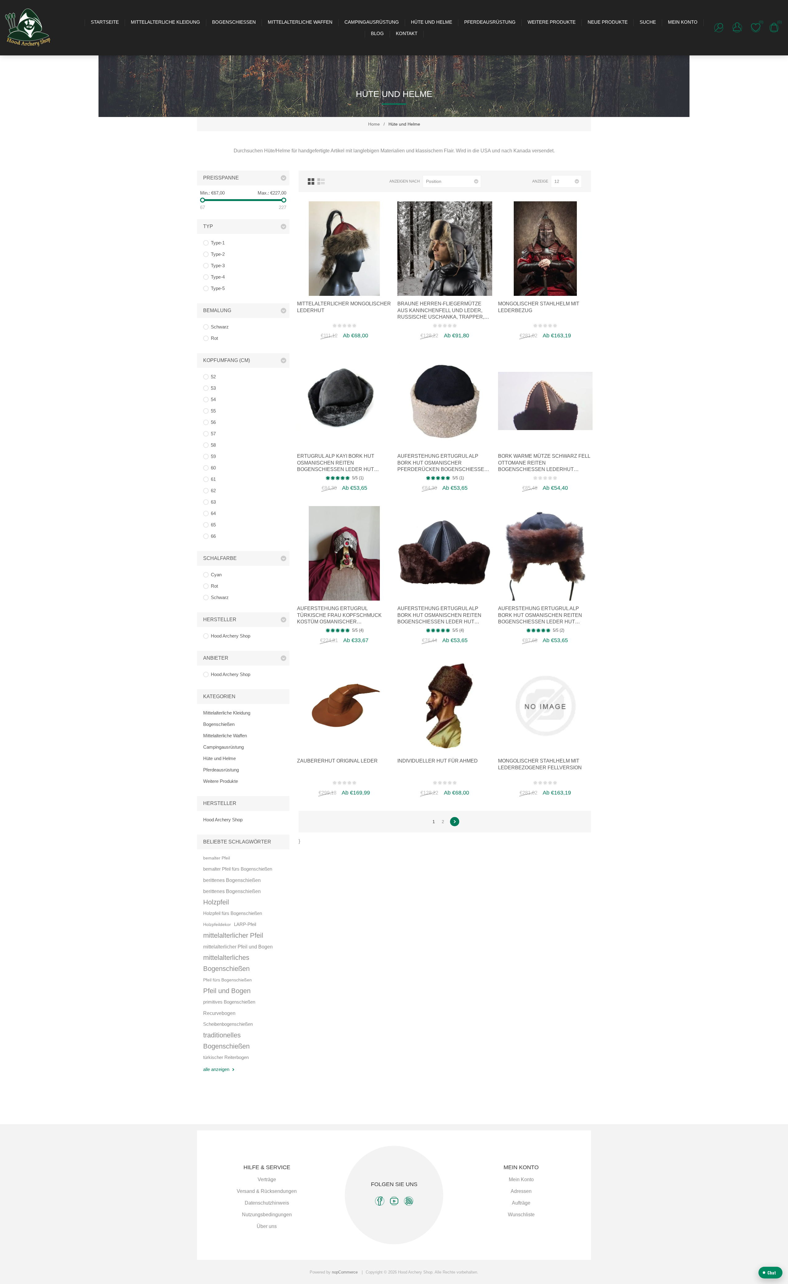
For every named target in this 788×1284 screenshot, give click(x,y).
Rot (214, 338)
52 (213, 376)
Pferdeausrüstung (490, 22)
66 (213, 536)
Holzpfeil (216, 902)
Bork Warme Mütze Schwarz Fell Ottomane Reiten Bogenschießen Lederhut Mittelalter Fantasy (544, 463)
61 (213, 479)
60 (213, 467)
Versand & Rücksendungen (267, 1191)
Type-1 (218, 242)
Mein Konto (683, 22)
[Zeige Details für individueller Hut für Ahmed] (444, 705)
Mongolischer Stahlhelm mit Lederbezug (538, 307)
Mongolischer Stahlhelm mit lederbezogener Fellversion (540, 764)
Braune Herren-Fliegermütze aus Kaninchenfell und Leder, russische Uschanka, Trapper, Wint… (440, 310)
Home (374, 124)
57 (213, 433)
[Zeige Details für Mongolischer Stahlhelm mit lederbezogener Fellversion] (545, 705)
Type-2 (218, 254)
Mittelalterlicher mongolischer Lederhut (344, 307)
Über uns (267, 1226)
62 (213, 490)
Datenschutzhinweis (267, 1203)
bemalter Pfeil (216, 857)
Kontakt (406, 33)
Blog (377, 33)
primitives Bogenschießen (229, 1001)
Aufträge (521, 1203)
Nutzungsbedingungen (267, 1214)
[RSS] (408, 1201)
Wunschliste (521, 1214)
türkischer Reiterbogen (226, 1057)
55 (213, 410)
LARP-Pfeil (245, 924)
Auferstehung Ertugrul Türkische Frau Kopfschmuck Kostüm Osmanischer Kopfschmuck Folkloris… (339, 615)
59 (213, 456)
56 (213, 422)
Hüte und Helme (431, 22)
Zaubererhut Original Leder (337, 760)
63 (213, 502)
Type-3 (218, 265)
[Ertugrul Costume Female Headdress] (344, 553)
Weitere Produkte (552, 22)
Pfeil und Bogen (227, 991)
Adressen (521, 1191)
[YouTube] (394, 1201)
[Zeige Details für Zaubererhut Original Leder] (344, 705)
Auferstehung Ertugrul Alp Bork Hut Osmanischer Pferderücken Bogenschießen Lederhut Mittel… (442, 463)
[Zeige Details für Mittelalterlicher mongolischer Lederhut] (344, 248)
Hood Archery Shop (230, 635)
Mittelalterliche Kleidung (165, 22)
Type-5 (218, 288)
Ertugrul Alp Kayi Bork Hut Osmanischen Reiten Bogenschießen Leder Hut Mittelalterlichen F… (335, 463)
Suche (648, 22)
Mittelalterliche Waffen (300, 22)
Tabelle (311, 181)
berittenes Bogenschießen (232, 880)
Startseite (105, 22)
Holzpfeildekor (217, 924)
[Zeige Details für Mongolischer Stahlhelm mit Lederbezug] (545, 248)
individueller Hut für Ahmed (437, 760)
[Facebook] (379, 1201)
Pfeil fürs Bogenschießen (227, 979)
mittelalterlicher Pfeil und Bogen (238, 946)
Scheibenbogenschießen (228, 1024)
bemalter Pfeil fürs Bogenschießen (237, 868)
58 (213, 445)
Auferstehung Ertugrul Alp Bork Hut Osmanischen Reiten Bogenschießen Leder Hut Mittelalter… (439, 615)
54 (213, 399)
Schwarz (220, 326)
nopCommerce (345, 1272)
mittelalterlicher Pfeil (233, 935)
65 (213, 524)
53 (213, 388)
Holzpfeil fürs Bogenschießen (232, 913)
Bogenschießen (234, 22)
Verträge (267, 1179)
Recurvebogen (219, 1013)
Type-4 (218, 277)
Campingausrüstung (371, 22)
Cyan (216, 574)
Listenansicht (321, 181)
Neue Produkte (608, 22)
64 (213, 513)
